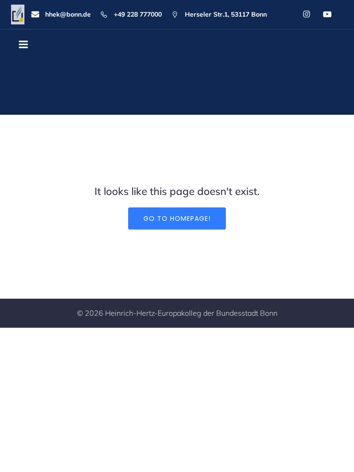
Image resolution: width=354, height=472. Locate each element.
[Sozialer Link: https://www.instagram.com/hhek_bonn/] (305, 14)
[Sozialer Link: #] (325, 14)
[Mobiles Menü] (23, 44)
